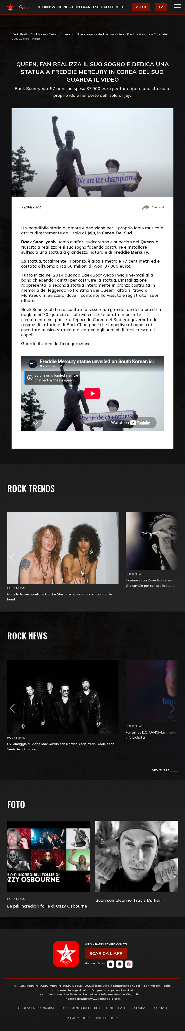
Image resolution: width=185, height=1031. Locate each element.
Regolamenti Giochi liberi (79, 1008)
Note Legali (115, 1008)
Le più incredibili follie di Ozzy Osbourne (47, 906)
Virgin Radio (20, 34)
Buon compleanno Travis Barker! (128, 900)
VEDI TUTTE (160, 770)
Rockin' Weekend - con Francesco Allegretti (80, 7)
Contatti (161, 1008)
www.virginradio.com (104, 998)
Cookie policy (107, 1018)
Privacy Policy (78, 1018)
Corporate (139, 1008)
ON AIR (141, 7)
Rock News (38, 34)
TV (161, 7)
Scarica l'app (106, 953)
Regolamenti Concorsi (35, 1008)
